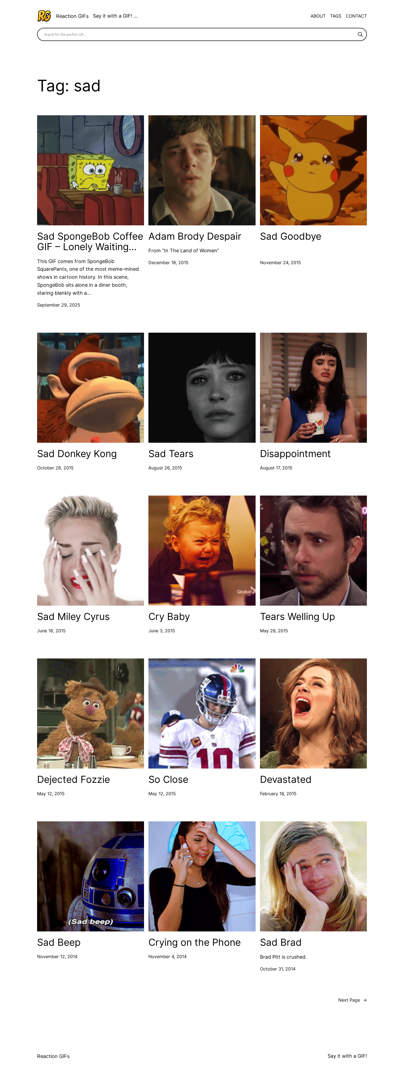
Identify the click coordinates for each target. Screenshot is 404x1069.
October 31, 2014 (277, 969)
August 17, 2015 (276, 468)
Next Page (352, 1000)
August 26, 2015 (165, 468)
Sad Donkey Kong (77, 453)
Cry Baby (169, 616)
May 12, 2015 (51, 793)
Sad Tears (170, 453)
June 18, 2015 (51, 630)
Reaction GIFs (72, 16)
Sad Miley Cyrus (73, 616)
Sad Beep (59, 942)
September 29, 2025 (58, 305)
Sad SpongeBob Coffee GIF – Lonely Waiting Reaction (90, 241)
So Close (168, 779)
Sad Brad (281, 942)
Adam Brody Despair (194, 236)
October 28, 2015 (55, 468)
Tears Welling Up (297, 616)
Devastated (286, 779)
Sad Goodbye (290, 236)
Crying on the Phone (194, 942)
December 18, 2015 (168, 262)
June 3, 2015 (161, 630)
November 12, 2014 (57, 956)
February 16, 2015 (278, 793)
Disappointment (295, 453)
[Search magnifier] (360, 34)
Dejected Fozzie (73, 779)
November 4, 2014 (167, 956)
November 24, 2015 (280, 262)
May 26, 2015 (274, 630)
